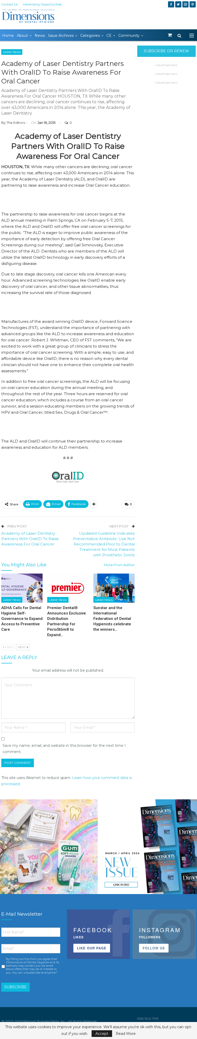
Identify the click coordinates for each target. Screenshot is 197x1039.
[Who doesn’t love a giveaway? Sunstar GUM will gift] (49, 848)
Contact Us (9, 4)
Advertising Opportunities (42, 4)
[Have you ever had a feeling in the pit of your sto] (148, 848)
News (40, 35)
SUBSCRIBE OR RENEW (166, 51)
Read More (126, 1033)
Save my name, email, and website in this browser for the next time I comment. (64, 748)
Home (8, 35)
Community (129, 35)
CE (109, 35)
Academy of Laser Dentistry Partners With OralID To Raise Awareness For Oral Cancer (30, 539)
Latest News (12, 52)
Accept (101, 1033)
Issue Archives (61, 35)
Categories (90, 35)
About (22, 35)
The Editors (15, 122)
